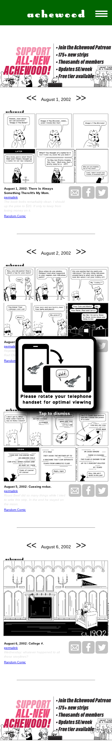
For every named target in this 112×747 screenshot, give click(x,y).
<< (31, 98)
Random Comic (15, 216)
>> (81, 98)
